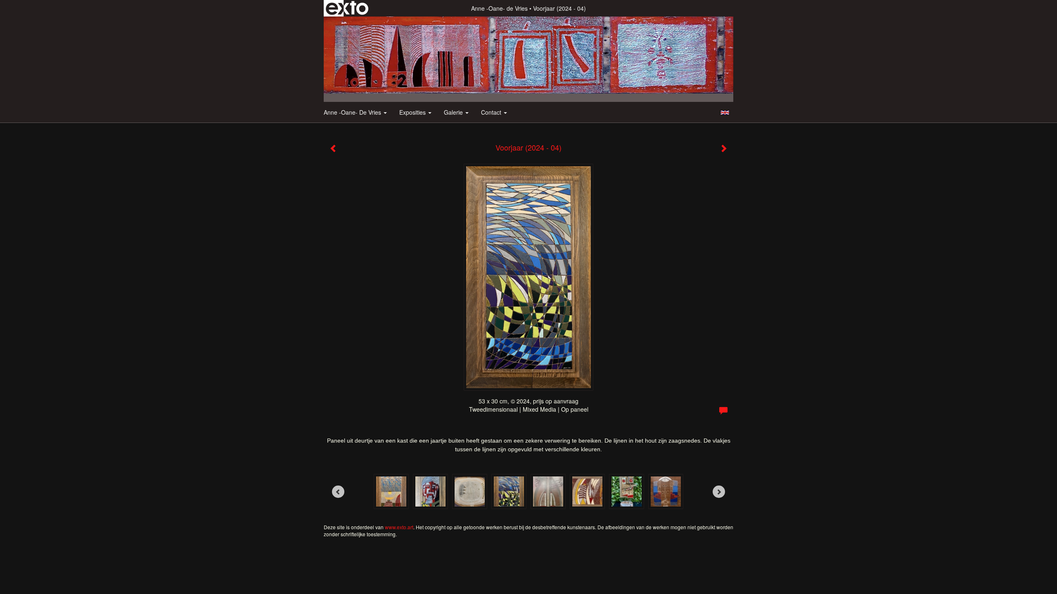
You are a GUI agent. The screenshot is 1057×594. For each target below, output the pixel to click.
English (725, 112)
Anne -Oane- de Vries (499, 8)
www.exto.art (399, 526)
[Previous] (338, 492)
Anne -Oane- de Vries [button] (353, 112)
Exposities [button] (413, 112)
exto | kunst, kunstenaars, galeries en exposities (347, 8)
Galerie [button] (454, 112)
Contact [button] (492, 112)
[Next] (719, 492)
